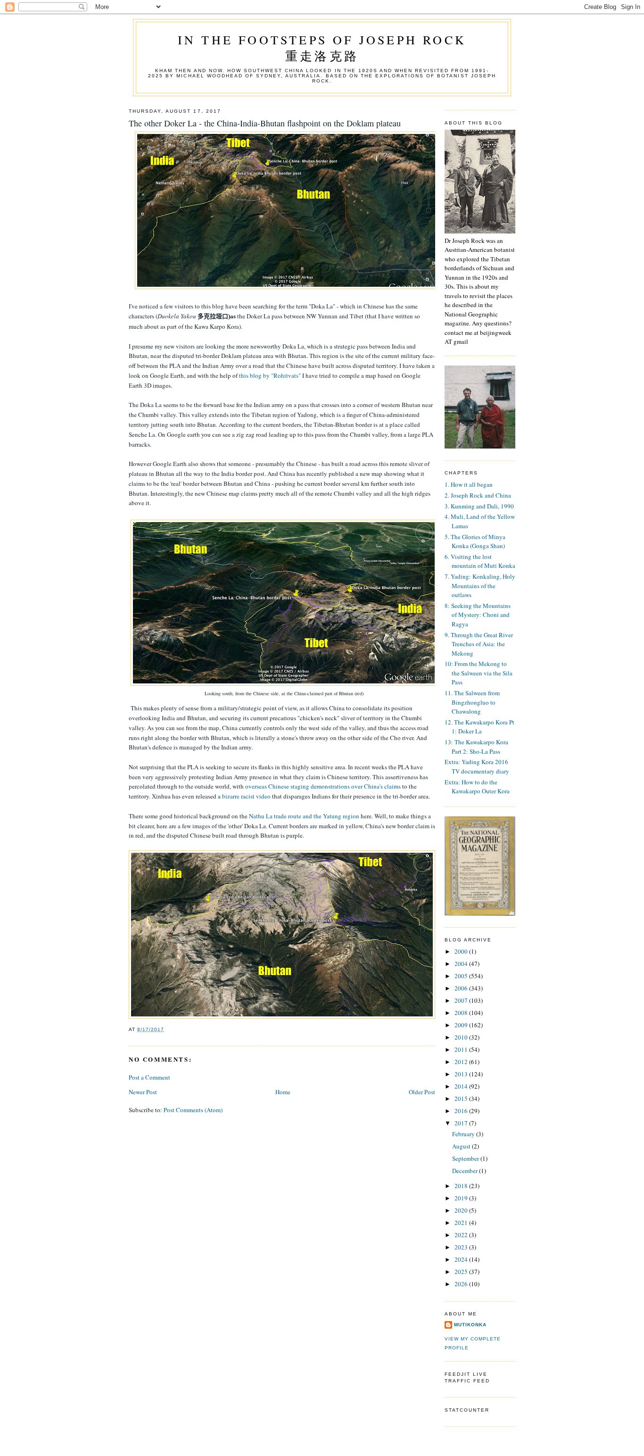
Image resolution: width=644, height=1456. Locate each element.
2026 (461, 1284)
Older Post (422, 1092)
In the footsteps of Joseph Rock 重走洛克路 (322, 48)
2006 (461, 988)
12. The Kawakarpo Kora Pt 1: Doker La (479, 727)
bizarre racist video (246, 796)
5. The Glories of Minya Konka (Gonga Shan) (475, 541)
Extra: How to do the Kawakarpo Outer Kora (477, 787)
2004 (461, 963)
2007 (461, 1000)
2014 (461, 1086)
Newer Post (143, 1092)
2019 (461, 1198)
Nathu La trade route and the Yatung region (304, 816)
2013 (461, 1074)
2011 (461, 1049)
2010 (461, 1037)
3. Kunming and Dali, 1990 (479, 506)
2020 (461, 1210)
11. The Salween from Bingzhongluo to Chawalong (472, 702)
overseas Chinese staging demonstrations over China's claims (323, 786)
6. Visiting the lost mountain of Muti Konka (480, 561)
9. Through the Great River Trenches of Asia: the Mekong (479, 644)
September (466, 1158)
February (464, 1134)
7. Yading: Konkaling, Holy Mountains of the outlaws (480, 585)
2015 (461, 1098)
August (462, 1146)
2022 (461, 1235)
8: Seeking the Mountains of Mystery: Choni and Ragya (478, 614)
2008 (461, 1012)
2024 (461, 1259)
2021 (461, 1222)
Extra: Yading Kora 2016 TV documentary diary (477, 766)
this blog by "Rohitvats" (270, 375)
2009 (461, 1025)
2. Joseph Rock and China (478, 495)
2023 (461, 1247)
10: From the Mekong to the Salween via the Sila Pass (478, 672)
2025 (461, 1271)
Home (282, 1092)
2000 (461, 951)
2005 (461, 976)
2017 (461, 1123)
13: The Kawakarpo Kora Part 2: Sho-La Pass (476, 747)
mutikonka (470, 1324)
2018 (461, 1185)
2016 (461, 1111)
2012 (461, 1061)
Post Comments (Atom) (193, 1110)
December (465, 1170)
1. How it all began (469, 484)
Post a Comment (149, 1077)
